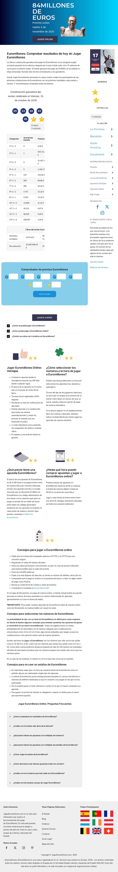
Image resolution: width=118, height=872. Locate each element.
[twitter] (107, 207)
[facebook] (97, 207)
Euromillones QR (41, 588)
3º (38, 277)
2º (22, 277)
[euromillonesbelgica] (85, 829)
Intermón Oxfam (96, 262)
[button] (44, 325)
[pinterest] (32, 847)
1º (6, 277)
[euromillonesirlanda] (96, 820)
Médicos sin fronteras (99, 267)
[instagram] (102, 213)
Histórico (45, 824)
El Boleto (46, 814)
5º (70, 277)
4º (54, 277)
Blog (44, 819)
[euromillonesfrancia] (108, 811)
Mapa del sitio (48, 844)
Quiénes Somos (48, 829)
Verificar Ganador (44, 294)
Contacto (46, 834)
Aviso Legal (47, 839)
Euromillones (11, 823)
